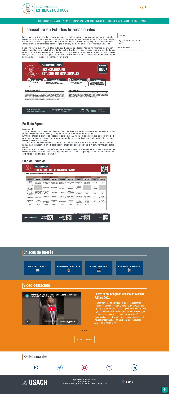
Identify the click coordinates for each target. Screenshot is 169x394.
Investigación (100, 21)
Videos (126, 21)
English (143, 7)
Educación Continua (125, 47)
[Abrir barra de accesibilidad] (165, 390)
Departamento (77, 21)
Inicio (40, 21)
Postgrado (66, 21)
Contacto (143, 21)
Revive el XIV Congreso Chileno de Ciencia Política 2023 (119, 296)
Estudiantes (89, 21)
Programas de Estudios (51, 21)
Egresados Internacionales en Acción (130, 41)
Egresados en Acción (115, 21)
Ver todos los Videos (84, 339)
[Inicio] (46, 9)
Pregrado (122, 35)
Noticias (135, 21)
